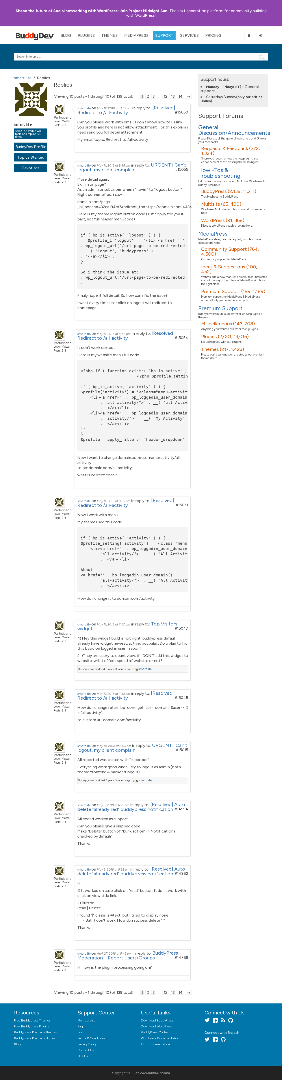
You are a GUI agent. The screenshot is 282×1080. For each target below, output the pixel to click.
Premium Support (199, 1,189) (233, 291)
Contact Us (86, 1050)
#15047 (181, 628)
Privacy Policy (87, 1044)
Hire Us (83, 1056)
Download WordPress (156, 1026)
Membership (86, 1020)
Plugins (86, 35)
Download (157, 1020)
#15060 (181, 112)
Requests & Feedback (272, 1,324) (230, 150)
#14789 (181, 957)
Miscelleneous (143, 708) (228, 324)
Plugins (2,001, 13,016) (225, 336)
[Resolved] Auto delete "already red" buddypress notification (131, 806)
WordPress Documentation (160, 1038)
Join (80, 1032)
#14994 (181, 809)
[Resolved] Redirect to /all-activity (126, 110)
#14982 (181, 873)
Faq (80, 1026)
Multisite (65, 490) (221, 204)
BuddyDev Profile (30, 146)
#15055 (181, 169)
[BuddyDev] (35, 35)
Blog (66, 35)
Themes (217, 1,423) (222, 349)
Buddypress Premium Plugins (35, 1038)
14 (180, 96)
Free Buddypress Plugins (31, 1026)
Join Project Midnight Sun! (92, 10)
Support (164, 35)
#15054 (181, 338)
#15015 (182, 750)
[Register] (250, 35)
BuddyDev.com (159, 1073)
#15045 (181, 698)
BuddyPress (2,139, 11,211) (228, 191)
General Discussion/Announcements (234, 130)
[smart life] (31, 119)
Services (189, 35)
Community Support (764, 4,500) (230, 251)
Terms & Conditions (92, 1038)
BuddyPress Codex (154, 1032)
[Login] (262, 35)
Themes (109, 35)
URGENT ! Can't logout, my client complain (131, 167)
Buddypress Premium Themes (35, 1032)
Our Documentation (155, 1044)
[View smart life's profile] (59, 113)
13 (173, 96)
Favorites (30, 167)
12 (165, 96)
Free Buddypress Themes (32, 1020)
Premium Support (220, 308)
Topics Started (30, 157)
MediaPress (136, 35)
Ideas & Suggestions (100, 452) (229, 269)
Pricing (213, 35)
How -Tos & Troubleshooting (219, 173)
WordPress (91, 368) (222, 220)
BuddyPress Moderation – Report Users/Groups (127, 955)
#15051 (182, 505)
